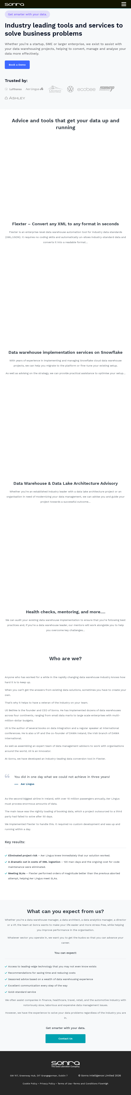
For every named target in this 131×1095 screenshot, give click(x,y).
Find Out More (49, 254)
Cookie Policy (30, 1083)
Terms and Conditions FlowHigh (90, 1083)
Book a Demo (17, 64)
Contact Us (65, 1038)
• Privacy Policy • (47, 1083)
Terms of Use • (65, 1083)
